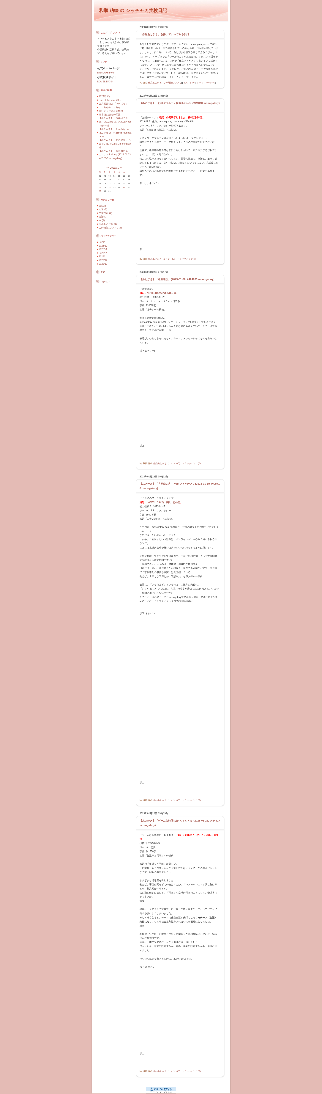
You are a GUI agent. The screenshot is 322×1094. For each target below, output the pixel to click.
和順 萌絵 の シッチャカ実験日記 (133, 10)
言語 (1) (103, 216)
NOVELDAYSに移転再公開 (161, 293)
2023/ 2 (103, 253)
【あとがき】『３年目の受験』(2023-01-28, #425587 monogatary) (115, 122)
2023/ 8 (103, 249)
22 (100, 187)
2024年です (105, 96)
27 (124, 187)
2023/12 (103, 245)
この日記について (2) (110, 227)
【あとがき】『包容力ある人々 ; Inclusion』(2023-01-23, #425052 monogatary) (115, 155)
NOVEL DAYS (105, 81)
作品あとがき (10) (108, 223)
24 (109, 187)
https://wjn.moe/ (106, 72)
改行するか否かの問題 (111, 110)
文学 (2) (103, 209)
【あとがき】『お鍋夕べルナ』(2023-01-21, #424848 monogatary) (180, 102)
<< (107, 167)
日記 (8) (103, 205)
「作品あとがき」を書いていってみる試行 (164, 34)
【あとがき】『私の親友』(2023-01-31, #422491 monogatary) (115, 144)
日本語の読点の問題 (110, 114)
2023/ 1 (103, 256)
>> (120, 167)
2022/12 (103, 260)
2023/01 (114, 167)
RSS (103, 272)
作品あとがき (155, 82)
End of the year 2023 (110, 100)
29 (100, 191)
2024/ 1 (103, 242)
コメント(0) (189, 82)
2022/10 (103, 263)
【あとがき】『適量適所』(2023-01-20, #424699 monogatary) (177, 279)
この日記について (172, 82)
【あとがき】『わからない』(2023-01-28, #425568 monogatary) (115, 133)
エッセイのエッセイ (110, 107)
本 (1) (102, 220)
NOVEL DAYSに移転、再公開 (164, 502)
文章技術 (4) (105, 213)
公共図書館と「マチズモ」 (113, 103)
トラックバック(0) (206, 82)
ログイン (105, 281)
